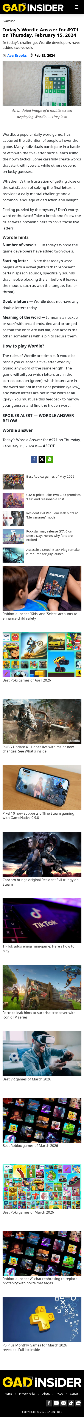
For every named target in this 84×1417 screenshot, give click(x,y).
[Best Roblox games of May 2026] (13, 488)
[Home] (33, 7)
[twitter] (42, 459)
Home (8, 1393)
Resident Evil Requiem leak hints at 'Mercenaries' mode (52, 515)
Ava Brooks (17, 55)
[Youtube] (56, 1403)
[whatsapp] (49, 459)
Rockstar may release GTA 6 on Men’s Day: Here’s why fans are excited (49, 535)
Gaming (9, 21)
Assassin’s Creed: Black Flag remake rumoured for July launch (52, 552)
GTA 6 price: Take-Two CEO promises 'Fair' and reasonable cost (53, 497)
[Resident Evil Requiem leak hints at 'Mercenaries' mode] (13, 524)
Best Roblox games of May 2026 (50, 476)
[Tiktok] (71, 1403)
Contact (74, 1393)
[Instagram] (63, 1403)
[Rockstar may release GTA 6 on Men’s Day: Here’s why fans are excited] (13, 543)
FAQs (60, 1393)
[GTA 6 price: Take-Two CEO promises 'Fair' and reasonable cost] (13, 506)
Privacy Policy (27, 1393)
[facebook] (34, 459)
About (46, 1393)
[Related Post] (42, 610)
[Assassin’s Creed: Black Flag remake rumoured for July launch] (13, 561)
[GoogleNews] (78, 1403)
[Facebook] (49, 1403)
